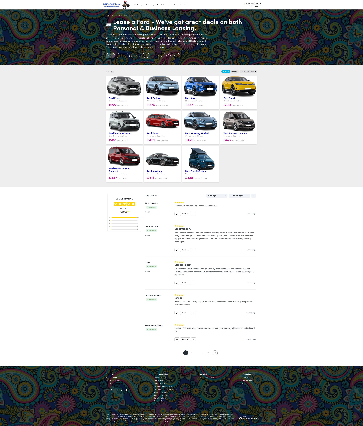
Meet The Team (247, 380)
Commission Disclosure (162, 404)
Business (234, 71)
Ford (109, 56)
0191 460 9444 (111, 378)
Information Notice (160, 383)
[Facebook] (106, 390)
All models (122, 56)
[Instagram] (116, 390)
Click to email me (254, 6)
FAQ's (243, 383)
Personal (226, 71)
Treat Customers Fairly (161, 395)
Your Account (184, 5)
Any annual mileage (156, 56)
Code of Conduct (160, 378)
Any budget (137, 56)
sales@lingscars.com (113, 384)
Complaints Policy (160, 398)
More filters (174, 56)
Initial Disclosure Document (163, 389)
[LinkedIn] (121, 390)
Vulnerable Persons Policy (163, 386)
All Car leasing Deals (206, 378)
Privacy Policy (159, 401)
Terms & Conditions (160, 392)
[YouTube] (126, 390)
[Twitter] (111, 390)
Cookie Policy (158, 380)
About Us (245, 378)
